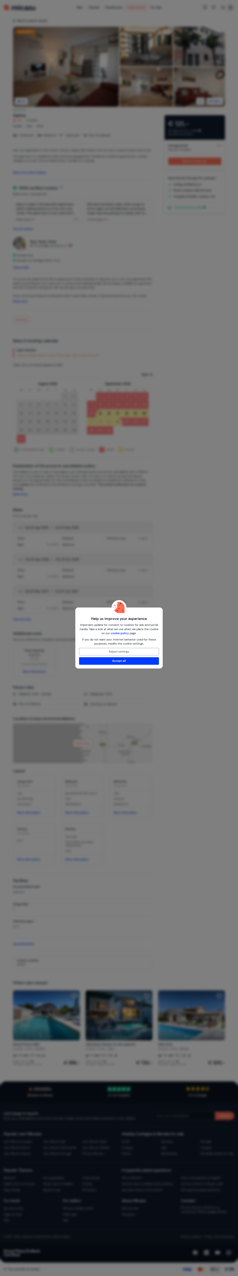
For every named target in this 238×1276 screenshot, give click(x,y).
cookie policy (120, 633)
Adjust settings (119, 651)
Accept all (119, 661)
